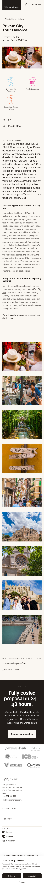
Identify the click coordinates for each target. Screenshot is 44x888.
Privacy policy (21, 869)
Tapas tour (23, 301)
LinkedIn (9, 836)
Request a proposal (22, 734)
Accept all (32, 876)
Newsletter (10, 840)
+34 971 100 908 (9, 796)
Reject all (11, 876)
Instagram (10, 832)
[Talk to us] (26, 4)
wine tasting (12, 301)
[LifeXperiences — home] (11, 5)
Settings (22, 882)
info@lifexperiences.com (12, 799)
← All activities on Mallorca (13, 19)
